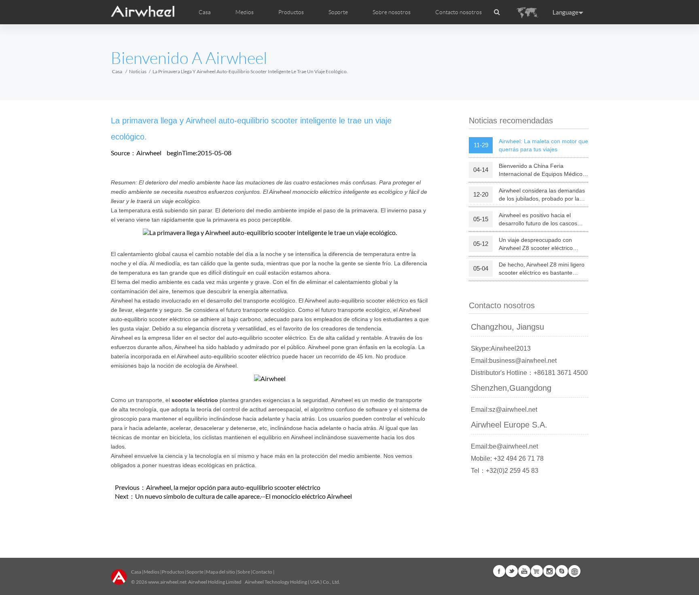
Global (574, 571)
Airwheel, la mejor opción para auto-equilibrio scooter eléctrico (233, 487)
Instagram (549, 571)
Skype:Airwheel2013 (501, 348)
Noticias (137, 71)
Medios (151, 572)
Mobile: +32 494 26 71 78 (507, 458)
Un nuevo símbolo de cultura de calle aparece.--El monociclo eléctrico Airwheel (243, 496)
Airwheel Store (537, 571)
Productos (291, 12)
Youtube (524, 571)
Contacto (262, 572)
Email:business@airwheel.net (514, 360)
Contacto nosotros (458, 12)
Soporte (338, 12)
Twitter (512, 571)
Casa (205, 12)
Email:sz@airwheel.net (504, 409)
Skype (562, 571)
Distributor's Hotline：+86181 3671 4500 (529, 372)
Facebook (499, 571)
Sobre (243, 572)
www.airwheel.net (167, 582)
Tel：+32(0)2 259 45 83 (504, 470)
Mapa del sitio (220, 572)
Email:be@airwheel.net (504, 446)
